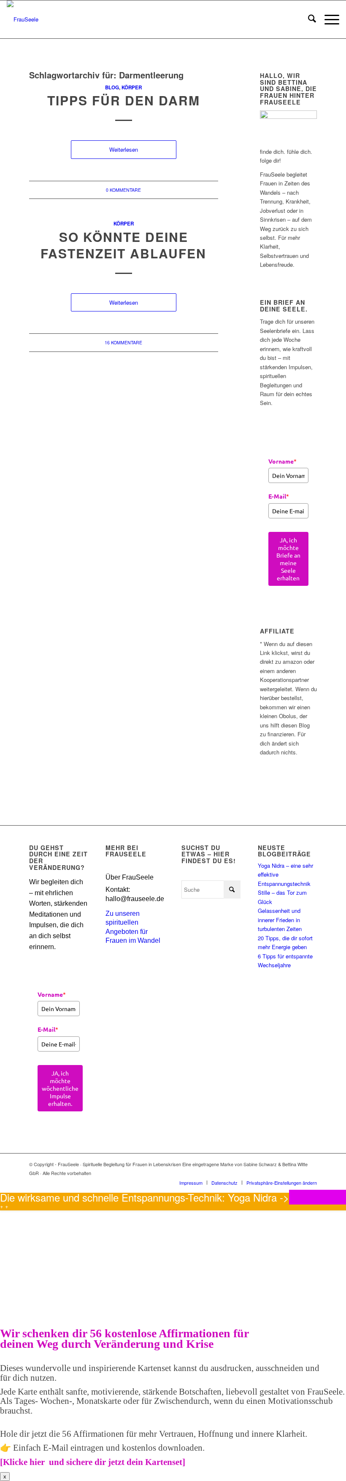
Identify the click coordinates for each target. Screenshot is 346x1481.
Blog (112, 87)
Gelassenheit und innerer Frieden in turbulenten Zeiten (280, 920)
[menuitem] (308, 19)
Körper (132, 87)
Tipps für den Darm (123, 100)
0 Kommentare (123, 190)
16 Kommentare (123, 342)
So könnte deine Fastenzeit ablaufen (123, 245)
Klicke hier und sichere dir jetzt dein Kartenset (92, 1462)
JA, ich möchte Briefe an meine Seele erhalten (288, 559)
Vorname (282, 461)
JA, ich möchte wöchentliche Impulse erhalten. (60, 1088)
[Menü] (327, 19)
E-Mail (278, 496)
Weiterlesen (123, 149)
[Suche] (308, 19)
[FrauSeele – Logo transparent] (22, 19)
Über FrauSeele (129, 877)
